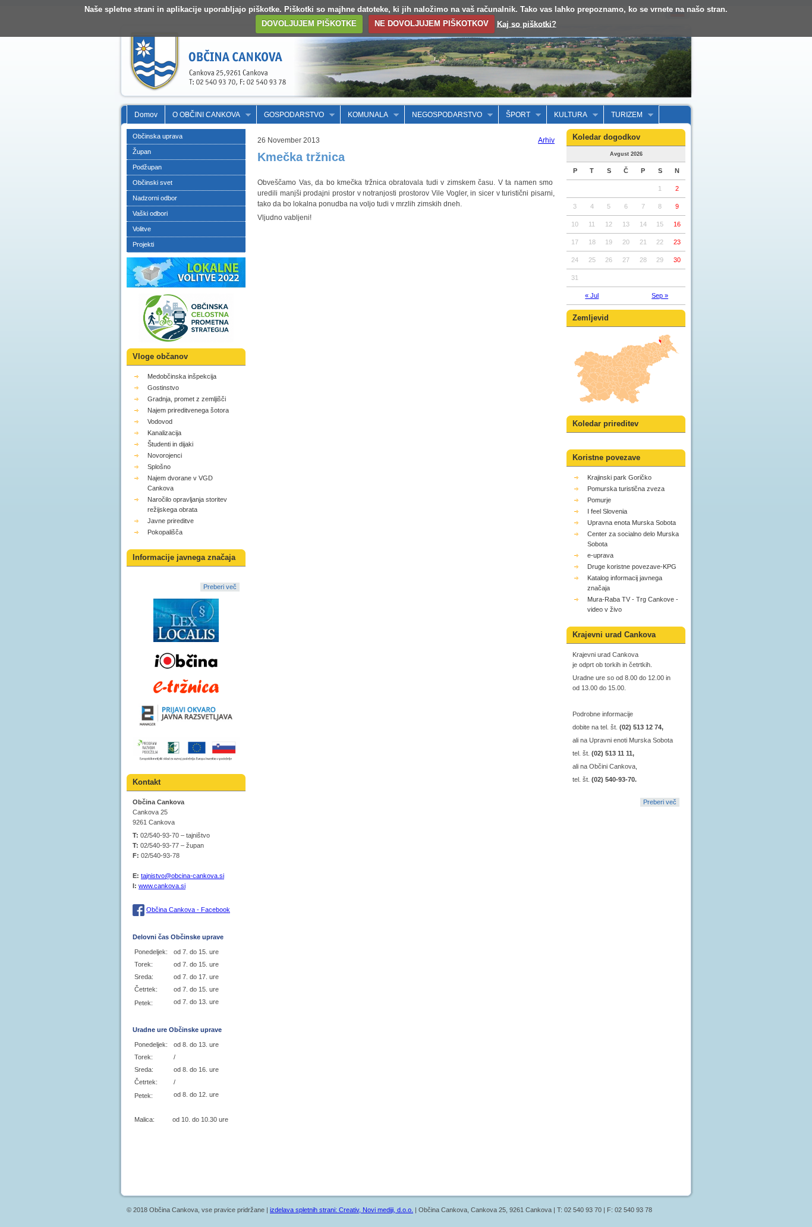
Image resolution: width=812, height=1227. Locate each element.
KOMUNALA (364, 115)
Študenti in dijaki (170, 444)
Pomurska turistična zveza (626, 488)
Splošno (159, 466)
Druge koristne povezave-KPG (631, 566)
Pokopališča (164, 532)
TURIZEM (623, 115)
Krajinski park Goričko (619, 477)
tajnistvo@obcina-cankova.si (182, 875)
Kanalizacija (164, 432)
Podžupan (147, 167)
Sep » (660, 295)
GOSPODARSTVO (290, 115)
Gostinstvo (163, 387)
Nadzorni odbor (155, 198)
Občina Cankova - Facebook (188, 909)
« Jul (592, 295)
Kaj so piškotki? (526, 23)
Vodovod (159, 421)
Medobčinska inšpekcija (181, 376)
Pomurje (599, 500)
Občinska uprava (157, 136)
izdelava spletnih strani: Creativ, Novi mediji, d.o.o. (341, 1209)
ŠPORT (514, 115)
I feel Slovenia (607, 511)
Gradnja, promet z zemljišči (186, 398)
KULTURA (567, 115)
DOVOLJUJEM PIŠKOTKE (309, 23)
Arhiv (546, 140)
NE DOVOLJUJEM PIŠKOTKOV (431, 23)
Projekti (143, 244)
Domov (146, 115)
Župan (142, 151)
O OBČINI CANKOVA (202, 115)
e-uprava (600, 555)
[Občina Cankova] (204, 100)
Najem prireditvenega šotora (188, 410)
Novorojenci (164, 455)
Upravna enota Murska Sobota (631, 522)
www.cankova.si (162, 885)
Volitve (142, 228)
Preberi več (220, 586)
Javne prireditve (170, 520)
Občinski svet (152, 182)
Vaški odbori (150, 213)
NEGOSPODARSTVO (443, 115)
